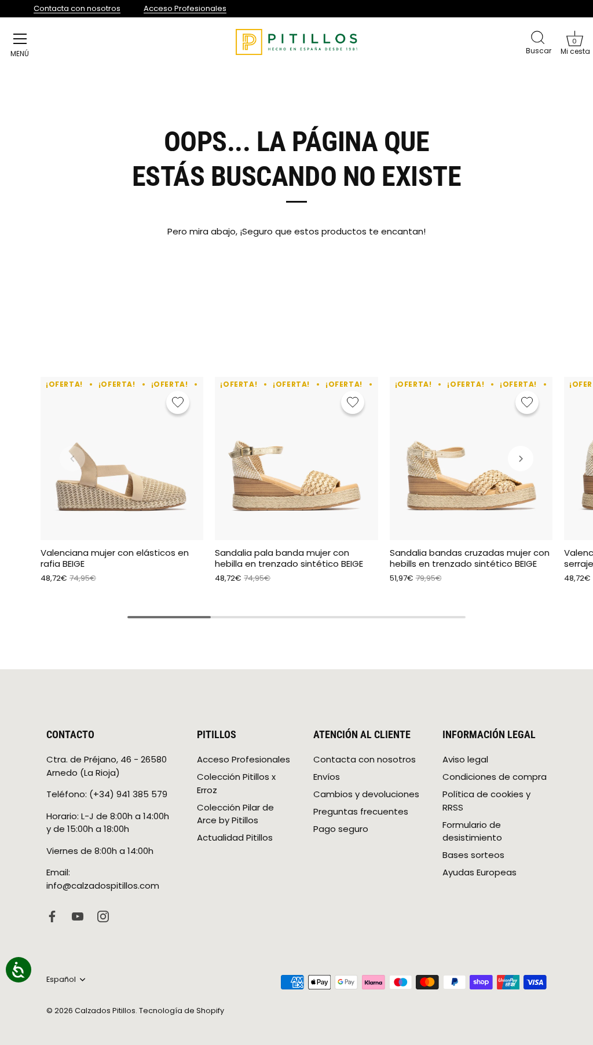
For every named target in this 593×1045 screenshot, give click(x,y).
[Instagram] (103, 916)
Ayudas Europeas (479, 872)
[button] (574, 38)
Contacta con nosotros (77, 8)
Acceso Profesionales (185, 8)
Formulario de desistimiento (472, 831)
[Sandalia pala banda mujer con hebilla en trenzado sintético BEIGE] (296, 458)
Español (61, 979)
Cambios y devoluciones (366, 794)
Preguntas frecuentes (360, 811)
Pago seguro (340, 829)
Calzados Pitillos (105, 1010)
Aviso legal (465, 759)
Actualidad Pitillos (235, 837)
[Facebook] (52, 916)
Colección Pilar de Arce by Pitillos (235, 814)
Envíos (326, 777)
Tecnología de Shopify (181, 1010)
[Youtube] (77, 916)
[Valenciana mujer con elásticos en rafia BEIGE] (122, 458)
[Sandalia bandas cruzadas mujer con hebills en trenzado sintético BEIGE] (471, 458)
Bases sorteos (473, 855)
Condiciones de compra (494, 777)
